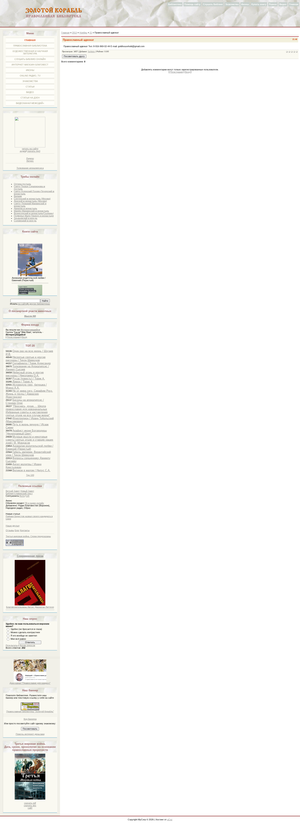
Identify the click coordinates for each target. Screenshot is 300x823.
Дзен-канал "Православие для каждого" (30, 683)
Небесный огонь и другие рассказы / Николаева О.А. (25, 374)
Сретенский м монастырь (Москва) (32, 198)
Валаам (18, 196)
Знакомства (232, 4)
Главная (293, 4)
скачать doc (30, 805)
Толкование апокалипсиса (30, 168)
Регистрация (13, 337)
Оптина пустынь (22, 184)
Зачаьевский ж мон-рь (25, 218)
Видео (283, 4)
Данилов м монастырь (25, 208)
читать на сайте (30, 148)
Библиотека (175, 4)
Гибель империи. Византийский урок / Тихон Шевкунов (28, 453)
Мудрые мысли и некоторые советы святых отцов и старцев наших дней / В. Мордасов (29, 439)
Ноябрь (83, 32)
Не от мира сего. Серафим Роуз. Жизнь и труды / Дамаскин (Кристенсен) (29, 393)
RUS (22, 496)
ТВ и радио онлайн (34, 503)
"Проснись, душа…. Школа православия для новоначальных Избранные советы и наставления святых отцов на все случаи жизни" (28, 411)
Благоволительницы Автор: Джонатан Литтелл (30, 607)
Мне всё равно (18, 639)
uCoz (169, 819)
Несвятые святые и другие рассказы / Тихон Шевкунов (26, 359)
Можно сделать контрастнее (25, 632)
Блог (17, 530)
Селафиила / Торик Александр (31, 363)
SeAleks (91, 52)
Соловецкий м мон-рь (25, 220)
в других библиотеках (39, 304)
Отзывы (10, 530)
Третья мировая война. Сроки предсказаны (28, 536)
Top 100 (30, 475)
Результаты (12, 645)
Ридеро (30, 158)
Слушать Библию (213, 4)
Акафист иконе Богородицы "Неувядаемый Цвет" (26, 432)
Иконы (245, 4)
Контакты (25, 530)
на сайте (22, 304)
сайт (30, 808)
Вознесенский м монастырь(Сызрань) (34, 213)
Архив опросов (27, 645)
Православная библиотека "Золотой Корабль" (30, 711)
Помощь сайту (192, 4)
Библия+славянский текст (19, 493)
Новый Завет (27, 491)
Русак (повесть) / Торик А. (28, 378)
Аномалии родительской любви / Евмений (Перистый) (29, 447)
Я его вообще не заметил (24, 635)
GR (27, 496)
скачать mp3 (33, 151)
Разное (273, 4)
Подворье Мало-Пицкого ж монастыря (34, 216)
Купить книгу (258, 4)
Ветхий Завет (13, 491)
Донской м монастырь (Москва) (30, 201)
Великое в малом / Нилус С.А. (31, 470)
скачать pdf (30, 803)
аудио (23, 151)
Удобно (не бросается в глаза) (26, 629)
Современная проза (30, 556)
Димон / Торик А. (22, 381)
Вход (24, 337)
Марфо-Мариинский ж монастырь (31, 211)
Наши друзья (12, 525)
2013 (74, 32)
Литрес (30, 161)
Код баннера (30, 719)
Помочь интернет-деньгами (30, 734)
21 (91, 32)
